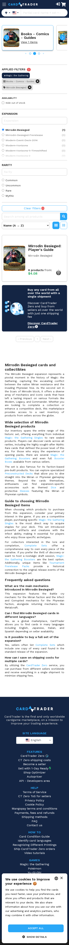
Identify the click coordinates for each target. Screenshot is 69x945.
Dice (53, 487)
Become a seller (34, 764)
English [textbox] (35, 740)
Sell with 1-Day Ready (33, 768)
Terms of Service (34, 792)
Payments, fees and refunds (34, 813)
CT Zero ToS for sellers (34, 796)
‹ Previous (25, 339)
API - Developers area (34, 781)
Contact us (34, 825)
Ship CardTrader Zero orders (34, 849)
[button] (6, 37)
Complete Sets (35, 545)
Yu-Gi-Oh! (34, 872)
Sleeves (24, 490)
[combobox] (34, 740)
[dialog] (34, 908)
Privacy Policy (34, 800)
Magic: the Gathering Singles (24, 437)
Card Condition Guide (34, 836)
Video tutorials (34, 853)
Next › (47, 339)
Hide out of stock (15, 103)
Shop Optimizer (35, 772)
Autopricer (34, 776)
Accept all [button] (36, 928)
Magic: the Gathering (34, 864)
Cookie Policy (34, 804)
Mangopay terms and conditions (34, 808)
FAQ (34, 821)
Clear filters (34, 208)
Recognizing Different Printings (34, 845)
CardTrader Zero (36, 665)
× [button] (61, 878)
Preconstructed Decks (19, 473)
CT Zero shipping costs (34, 760)
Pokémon (34, 868)
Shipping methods (34, 817)
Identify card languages (34, 840)
